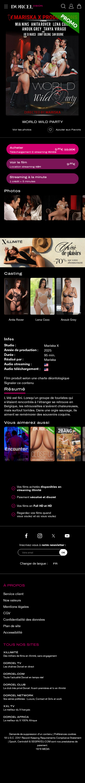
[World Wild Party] (42, 64)
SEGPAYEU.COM (41, 741)
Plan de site (12, 626)
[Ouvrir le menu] (5, 4)
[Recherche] (63, 6)
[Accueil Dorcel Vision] (26, 6)
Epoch (12, 741)
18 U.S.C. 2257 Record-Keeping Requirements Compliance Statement (42, 737)
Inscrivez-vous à (42, 545)
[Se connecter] (71, 6)
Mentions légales (16, 606)
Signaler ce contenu (19, 383)
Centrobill (23, 741)
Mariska (50, 359)
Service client (13, 594)
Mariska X (51, 345)
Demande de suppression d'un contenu (30, 734)
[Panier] (79, 6)
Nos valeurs (12, 600)
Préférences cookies (65, 734)
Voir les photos (21, 129)
